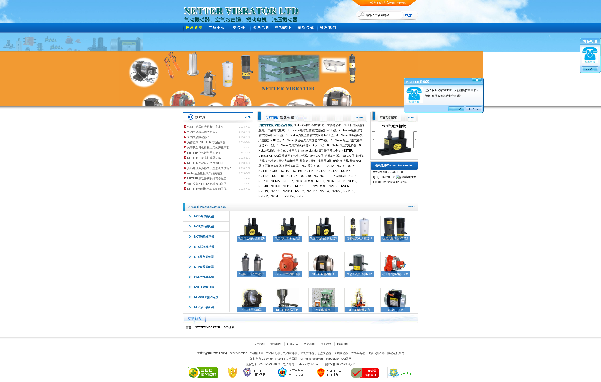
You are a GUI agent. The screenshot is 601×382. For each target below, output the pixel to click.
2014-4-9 (245, 152)
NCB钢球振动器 (204, 216)
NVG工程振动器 (204, 287)
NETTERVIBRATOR (207, 327)
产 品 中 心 (216, 27)
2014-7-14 (244, 142)
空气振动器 (283, 27)
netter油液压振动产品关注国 (205, 173)
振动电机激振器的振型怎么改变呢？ (209, 168)
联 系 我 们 (328, 27)
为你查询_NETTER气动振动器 (206, 142)
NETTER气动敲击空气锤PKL (205, 163)
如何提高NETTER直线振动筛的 (207, 183)
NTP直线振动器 (204, 267)
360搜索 (229, 327)
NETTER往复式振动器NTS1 (205, 158)
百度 (188, 327)
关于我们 (259, 344)
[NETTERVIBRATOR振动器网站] (241, 9)
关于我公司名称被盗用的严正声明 (208, 147)
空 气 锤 (239, 27)
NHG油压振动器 (204, 307)
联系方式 (292, 344)
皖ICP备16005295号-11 (340, 364)
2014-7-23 (244, 126)
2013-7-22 (244, 183)
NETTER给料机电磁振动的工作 (207, 189)
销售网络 (276, 344)
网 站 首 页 (194, 27)
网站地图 (309, 344)
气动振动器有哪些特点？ (202, 132)
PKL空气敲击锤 (204, 277)
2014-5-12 (244, 147)
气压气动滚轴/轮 (394, 126)
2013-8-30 (244, 168)
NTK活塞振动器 (204, 246)
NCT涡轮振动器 (204, 236)
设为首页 (376, 2)
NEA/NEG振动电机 (206, 297)
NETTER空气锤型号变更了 (204, 152)
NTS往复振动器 (204, 256)
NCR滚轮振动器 (204, 226)
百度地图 (326, 344)
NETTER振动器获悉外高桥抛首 (207, 178)
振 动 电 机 (261, 27)
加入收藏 (389, 2)
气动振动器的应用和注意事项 (205, 127)
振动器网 (345, 358)
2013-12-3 (244, 157)
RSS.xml (342, 344)
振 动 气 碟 (306, 27)
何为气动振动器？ (198, 137)
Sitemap (401, 2)
